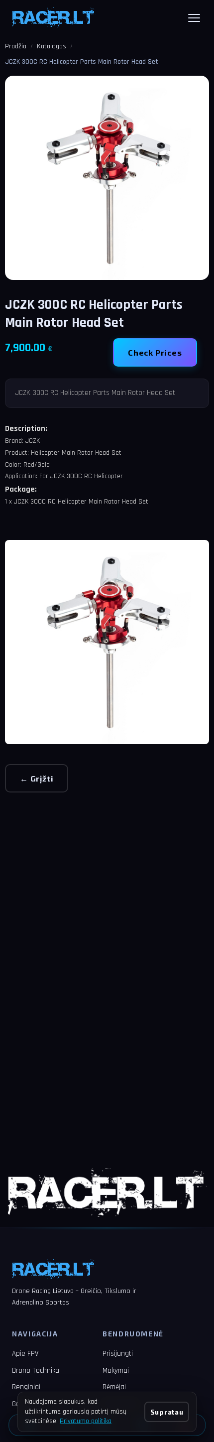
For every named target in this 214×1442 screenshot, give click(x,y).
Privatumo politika (85, 1421)
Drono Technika (35, 1370)
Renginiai (26, 1387)
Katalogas (51, 46)
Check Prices (155, 352)
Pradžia (15, 46)
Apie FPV (25, 1353)
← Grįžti (36, 778)
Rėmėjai (114, 1387)
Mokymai (116, 1370)
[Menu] (194, 18)
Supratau (166, 1412)
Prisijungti (118, 1353)
